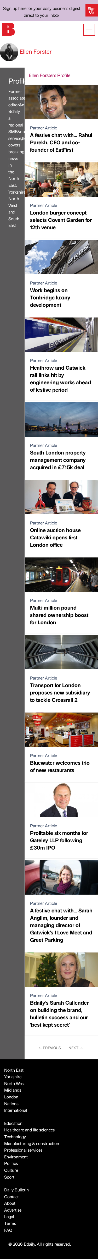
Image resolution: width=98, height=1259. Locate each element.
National (12, 1103)
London (11, 1096)
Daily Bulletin (16, 1189)
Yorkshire (12, 1076)
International (15, 1110)
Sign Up (91, 10)
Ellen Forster (35, 51)
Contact (11, 1196)
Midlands (12, 1090)
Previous (49, 1047)
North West (14, 1083)
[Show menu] (89, 30)
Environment (16, 1156)
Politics (11, 1163)
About (9, 1203)
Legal (9, 1216)
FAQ (8, 1230)
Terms (10, 1223)
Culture (11, 1170)
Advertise (12, 1210)
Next (75, 1047)
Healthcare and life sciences (29, 1129)
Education (13, 1123)
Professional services (23, 1150)
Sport (9, 1177)
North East (14, 1070)
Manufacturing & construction (31, 1143)
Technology (15, 1136)
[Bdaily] (8, 28)
